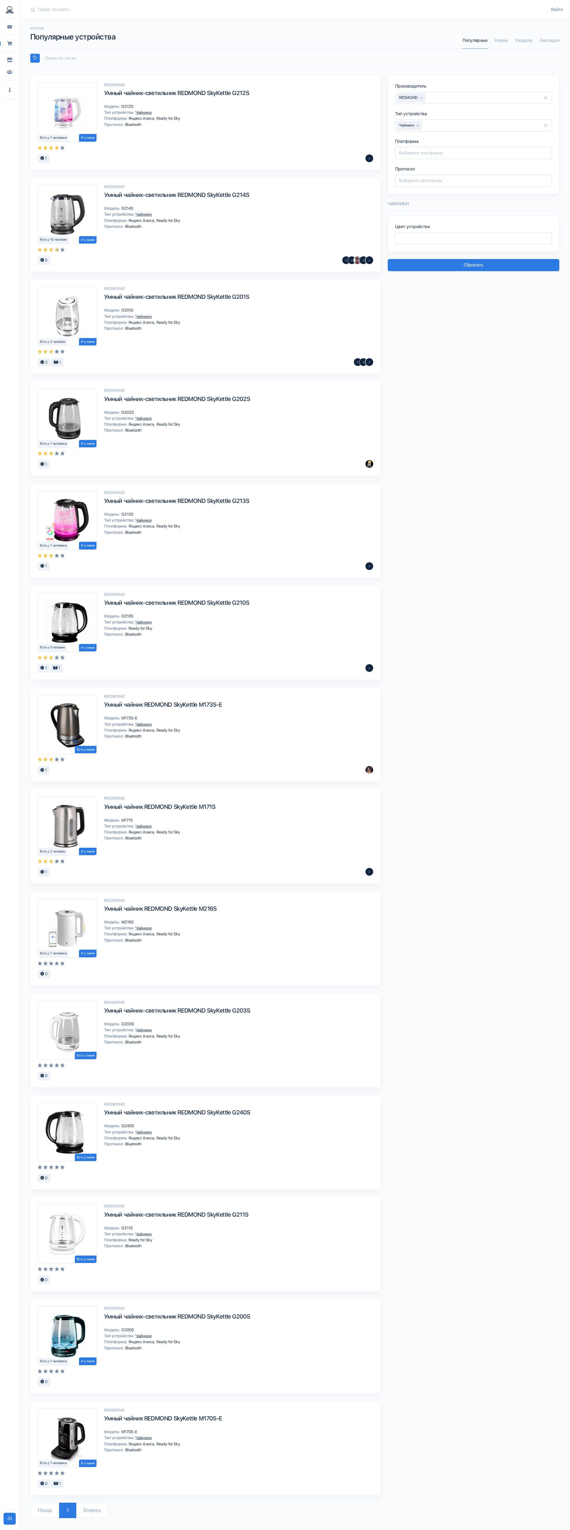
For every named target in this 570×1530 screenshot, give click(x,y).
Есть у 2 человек (52, 851)
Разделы (524, 40)
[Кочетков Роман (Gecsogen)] (363, 260)
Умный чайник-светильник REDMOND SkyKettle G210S (176, 602)
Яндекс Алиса (142, 118)
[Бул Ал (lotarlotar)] (369, 362)
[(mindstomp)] (358, 362)
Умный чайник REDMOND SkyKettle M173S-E (163, 704)
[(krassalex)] (363, 362)
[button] (9, 90)
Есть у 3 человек (53, 342)
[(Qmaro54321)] (369, 668)
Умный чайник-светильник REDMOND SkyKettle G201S (176, 296)
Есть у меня (85, 749)
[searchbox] (297, 58)
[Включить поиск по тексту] (35, 58)
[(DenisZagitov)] (352, 260)
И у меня (87, 138)
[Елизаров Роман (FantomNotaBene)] (358, 260)
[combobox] (294, 58)
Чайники (143, 112)
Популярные (475, 40)
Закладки (549, 40)
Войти (557, 9)
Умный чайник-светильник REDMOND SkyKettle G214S (176, 194)
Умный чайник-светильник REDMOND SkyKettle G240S (177, 1112)
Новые (501, 40)
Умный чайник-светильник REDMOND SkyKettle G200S (177, 1316)
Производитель (410, 86)
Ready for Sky (167, 118)
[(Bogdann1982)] (369, 464)
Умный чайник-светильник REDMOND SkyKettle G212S (176, 93)
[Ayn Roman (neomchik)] (369, 872)
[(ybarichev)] (369, 158)
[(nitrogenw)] (369, 260)
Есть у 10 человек (53, 239)
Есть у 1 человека (53, 138)
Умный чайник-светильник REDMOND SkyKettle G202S (177, 398)
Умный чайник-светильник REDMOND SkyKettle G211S (176, 1214)
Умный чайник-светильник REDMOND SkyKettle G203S (177, 1010)
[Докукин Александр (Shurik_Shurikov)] (369, 770)
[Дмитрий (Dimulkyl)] (369, 566)
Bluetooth (133, 124)
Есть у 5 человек (52, 647)
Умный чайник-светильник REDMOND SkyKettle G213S (176, 500)
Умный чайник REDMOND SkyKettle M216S (160, 908)
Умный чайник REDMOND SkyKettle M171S (160, 806)
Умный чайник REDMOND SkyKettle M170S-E (163, 1418)
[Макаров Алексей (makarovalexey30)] (346, 260)
